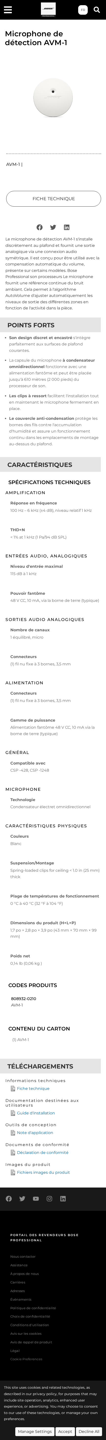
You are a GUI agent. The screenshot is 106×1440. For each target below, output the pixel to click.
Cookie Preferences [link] (26, 1359)
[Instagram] (49, 1198)
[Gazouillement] (53, 227)
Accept (65, 1431)
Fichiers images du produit (43, 1172)
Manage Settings (35, 1431)
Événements (21, 1299)
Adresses (17, 1291)
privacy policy (45, 1394)
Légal (15, 1351)
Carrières (17, 1282)
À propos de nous (24, 1274)
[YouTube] (36, 1198)
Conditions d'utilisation (29, 1325)
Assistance (19, 1265)
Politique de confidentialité (33, 1308)
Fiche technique (33, 1088)
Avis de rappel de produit (31, 1342)
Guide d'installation (36, 1113)
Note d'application (35, 1132)
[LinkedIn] (66, 227)
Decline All (89, 1431)
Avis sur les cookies (26, 1333)
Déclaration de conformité (43, 1152)
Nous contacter (23, 1256)
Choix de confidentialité (30, 1316)
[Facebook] (39, 227)
